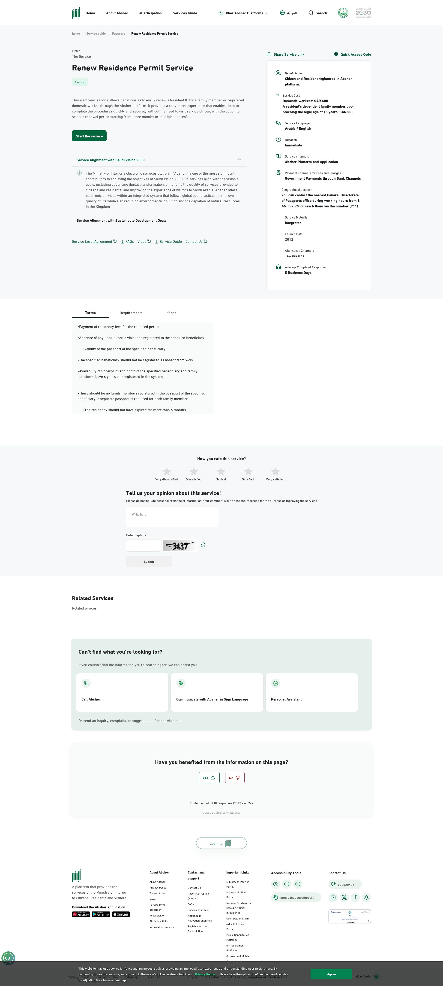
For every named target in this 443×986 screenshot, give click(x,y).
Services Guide (185, 12)
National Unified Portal (235, 894)
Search (321, 12)
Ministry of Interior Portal (237, 884)
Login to (216, 843)
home (76, 33)
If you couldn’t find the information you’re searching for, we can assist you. (138, 664)
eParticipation (150, 12)
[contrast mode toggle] (275, 884)
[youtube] (333, 897)
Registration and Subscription (197, 928)
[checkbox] (209, 777)
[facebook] (355, 897)
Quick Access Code (356, 54)
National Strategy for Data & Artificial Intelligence (238, 907)
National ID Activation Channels (200, 918)
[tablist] (131, 312)
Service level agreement (157, 907)
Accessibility (157, 915)
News (153, 898)
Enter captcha (136, 535)
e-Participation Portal (235, 926)
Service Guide (171, 241)
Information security (162, 926)
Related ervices (84, 607)
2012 (289, 239)
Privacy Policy (158, 887)
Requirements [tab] (131, 312)
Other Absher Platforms (244, 12)
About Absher (117, 12)
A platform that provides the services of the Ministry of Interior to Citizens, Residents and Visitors (99, 892)
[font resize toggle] (287, 884)
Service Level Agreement (92, 241)
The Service (81, 56)
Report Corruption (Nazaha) (198, 896)
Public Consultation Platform (237, 937)
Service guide (96, 33)
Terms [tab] (90, 312)
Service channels (198, 909)
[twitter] (344, 897)
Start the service (89, 135)
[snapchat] (366, 897)
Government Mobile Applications (237, 958)
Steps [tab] (171, 312)
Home (90, 12)
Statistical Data (159, 920)
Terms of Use (157, 892)
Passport (118, 33)
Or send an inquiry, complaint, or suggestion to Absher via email (129, 720)
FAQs (130, 241)
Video (142, 241)
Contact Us (194, 241)
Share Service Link (289, 54)
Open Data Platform (237, 918)
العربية (292, 12)
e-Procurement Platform (235, 948)
